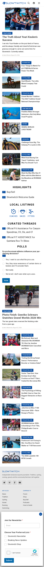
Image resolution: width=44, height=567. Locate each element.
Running (26, 62)
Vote (6, 280)
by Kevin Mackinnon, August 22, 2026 (12, 327)
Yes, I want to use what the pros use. (20, 259)
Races (22, 216)
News (24, 124)
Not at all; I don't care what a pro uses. (20, 274)
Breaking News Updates (17, 540)
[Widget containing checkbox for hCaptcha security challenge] (22, 552)
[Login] (34, 3)
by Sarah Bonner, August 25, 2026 (11, 55)
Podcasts (26, 502)
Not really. (10, 270)
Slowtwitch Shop (14, 544)
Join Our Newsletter (13, 520)
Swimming (27, 108)
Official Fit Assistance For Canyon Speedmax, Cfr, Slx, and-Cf (23, 230)
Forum (25, 494)
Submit (9, 560)
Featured (7, 33)
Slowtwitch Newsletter (17, 536)
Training (26, 355)
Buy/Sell (11, 192)
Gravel (25, 139)
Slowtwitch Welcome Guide (20, 197)
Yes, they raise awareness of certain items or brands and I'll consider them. (23, 264)
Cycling (26, 78)
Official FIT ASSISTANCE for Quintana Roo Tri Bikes (21, 239)
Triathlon (27, 93)
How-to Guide (27, 505)
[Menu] (39, 3)
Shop (25, 497)
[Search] (28, 3)
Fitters (31, 216)
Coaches (13, 216)
